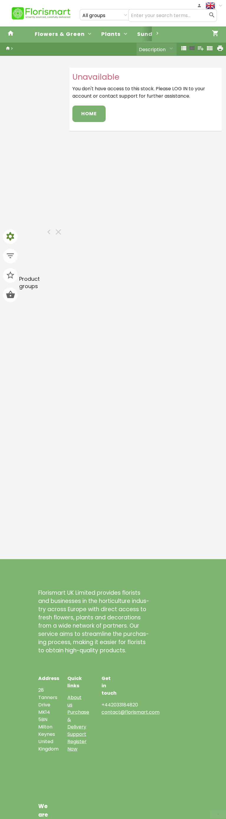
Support (76, 734)
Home (89, 113)
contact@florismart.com (130, 712)
